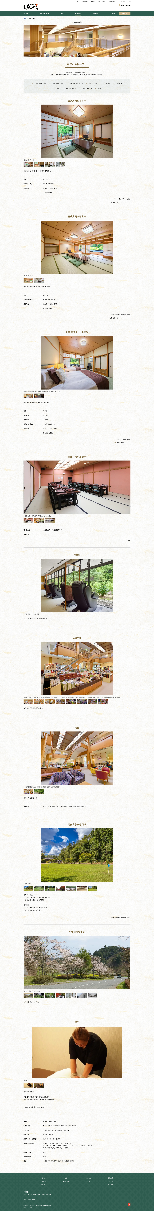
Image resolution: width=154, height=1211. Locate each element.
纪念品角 (119, 83)
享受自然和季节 (87, 88)
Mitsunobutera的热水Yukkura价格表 (120, 199)
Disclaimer (26, 1208)
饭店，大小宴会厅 (94, 83)
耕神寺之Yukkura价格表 (123, 439)
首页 (43, 1178)
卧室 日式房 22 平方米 (76, 83)
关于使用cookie (33, 1208)
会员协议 (110, 1184)
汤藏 (26, 1191)
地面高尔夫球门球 (71, 88)
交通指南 (88, 1178)
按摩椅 (108, 83)
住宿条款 (110, 1181)
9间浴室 (43, 1181)
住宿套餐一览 (114, 202)
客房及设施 (66, 1181)
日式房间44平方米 (58, 83)
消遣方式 (43, 1184)
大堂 (58, 88)
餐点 (129, 540)
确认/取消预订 (112, 1)
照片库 (88, 1181)
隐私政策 (110, 1178)
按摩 (99, 88)
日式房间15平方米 (41, 83)
